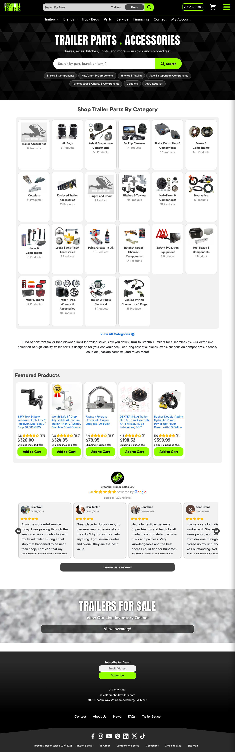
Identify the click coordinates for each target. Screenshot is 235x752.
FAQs (131, 716)
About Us (99, 716)
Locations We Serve (128, 745)
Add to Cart (32, 451)
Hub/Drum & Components (97, 75)
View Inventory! (117, 629)
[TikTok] (143, 736)
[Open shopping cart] (216, 7)
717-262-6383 (117, 690)
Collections (152, 745)
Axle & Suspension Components (168, 75)
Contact (80, 716)
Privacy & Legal (84, 745)
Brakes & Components (60, 75)
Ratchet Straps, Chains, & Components (96, 83)
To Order (105, 745)
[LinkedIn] (126, 736)
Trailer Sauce (151, 716)
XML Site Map (173, 745)
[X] (135, 736)
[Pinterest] (118, 736)
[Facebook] (92, 736)
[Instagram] (101, 736)
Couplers (132, 83)
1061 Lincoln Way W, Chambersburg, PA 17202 (117, 700)
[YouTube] (109, 736)
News (117, 716)
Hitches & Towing (131, 75)
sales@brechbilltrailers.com (117, 695)
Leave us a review (117, 567)
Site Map (193, 745)
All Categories (153, 83)
